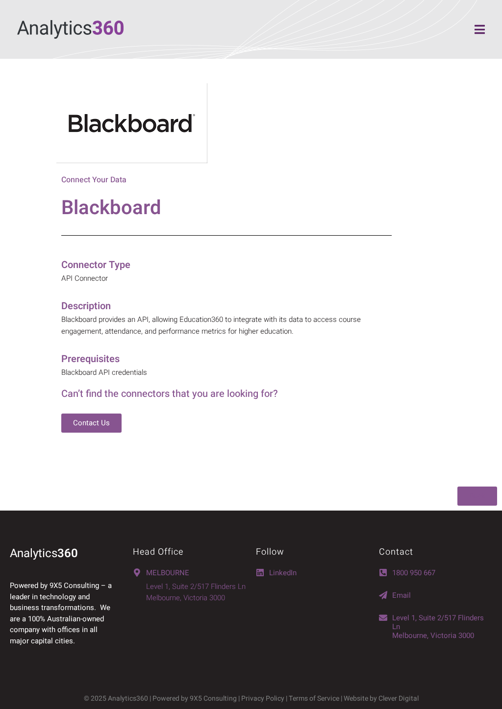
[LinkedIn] (260, 572)
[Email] (383, 595)
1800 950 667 (413, 572)
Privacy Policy (262, 698)
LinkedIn (283, 572)
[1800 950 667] (383, 572)
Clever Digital (398, 698)
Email (401, 595)
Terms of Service (314, 698)
